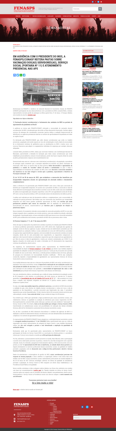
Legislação (50, 16)
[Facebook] (93, 2)
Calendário (58, 16)
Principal (18, 16)
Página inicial (16, 44)
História (55, 406)
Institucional (25, 16)
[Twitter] (98, 2)
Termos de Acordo (85, 16)
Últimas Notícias (67, 16)
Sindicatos (76, 16)
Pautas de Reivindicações (39, 16)
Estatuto (55, 409)
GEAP (99, 16)
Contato (94, 16)
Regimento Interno (57, 411)
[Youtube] (101, 2)
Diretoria (55, 408)
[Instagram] (95, 2)
